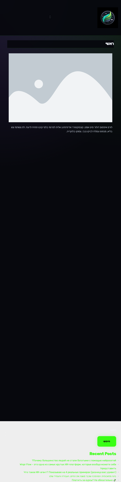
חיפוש (113, 430)
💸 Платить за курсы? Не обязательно (94, 480)
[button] (50, 17)
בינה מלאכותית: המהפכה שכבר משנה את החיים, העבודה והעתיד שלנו (82, 476)
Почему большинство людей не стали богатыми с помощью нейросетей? (74, 460)
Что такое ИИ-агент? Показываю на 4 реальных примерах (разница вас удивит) (70, 472)
